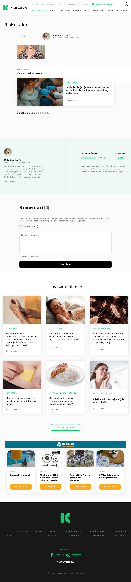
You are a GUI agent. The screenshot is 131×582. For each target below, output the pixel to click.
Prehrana (66, 11)
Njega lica (106, 394)
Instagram (75, 554)
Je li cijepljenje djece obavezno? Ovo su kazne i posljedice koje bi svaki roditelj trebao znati (88, 90)
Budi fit (87, 11)
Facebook (59, 554)
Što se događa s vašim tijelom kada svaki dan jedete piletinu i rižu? (61, 401)
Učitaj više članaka (65, 427)
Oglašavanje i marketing (77, 4)
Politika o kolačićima (121, 533)
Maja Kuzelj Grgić (12, 160)
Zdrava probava (39, 11)
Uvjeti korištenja (53, 533)
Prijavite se (65, 264)
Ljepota (77, 11)
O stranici (40, 4)
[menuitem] (126, 4)
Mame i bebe (99, 11)
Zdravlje (54, 11)
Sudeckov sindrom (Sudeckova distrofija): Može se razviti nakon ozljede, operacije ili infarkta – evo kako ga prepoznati (21, 339)
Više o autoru (10, 182)
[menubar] (126, 4)
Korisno (124, 11)
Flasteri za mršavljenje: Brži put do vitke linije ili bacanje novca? (21, 401)
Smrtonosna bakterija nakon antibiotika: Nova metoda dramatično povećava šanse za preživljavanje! (108, 338)
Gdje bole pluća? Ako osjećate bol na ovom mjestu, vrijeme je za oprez (64, 336)
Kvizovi (96, 394)
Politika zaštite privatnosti (98, 533)
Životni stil (112, 11)
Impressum (51, 4)
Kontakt (61, 4)
